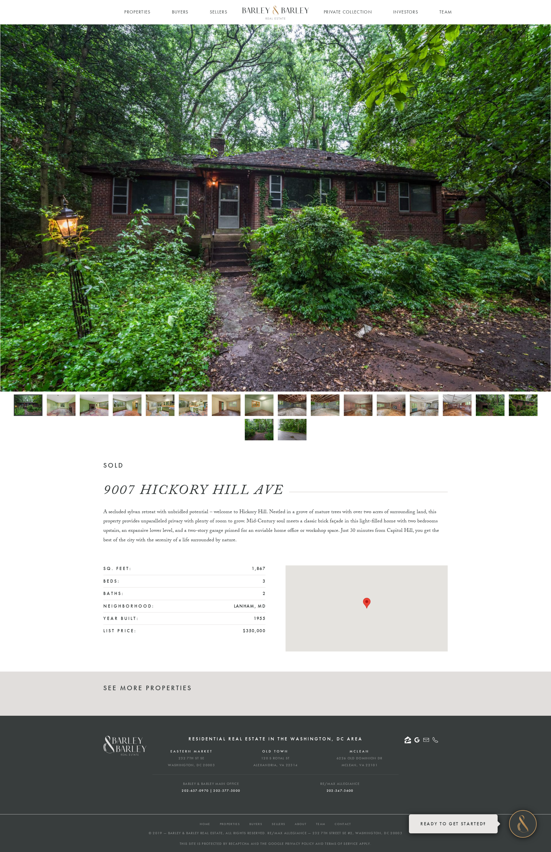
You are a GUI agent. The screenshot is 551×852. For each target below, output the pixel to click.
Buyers (255, 824)
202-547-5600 (340, 790)
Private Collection (348, 12)
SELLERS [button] (218, 12)
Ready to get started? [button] (453, 824)
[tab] (28, 405)
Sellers (278, 824)
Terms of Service (341, 843)
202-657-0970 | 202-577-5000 (211, 790)
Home (205, 824)
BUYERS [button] (180, 12)
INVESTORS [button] (405, 12)
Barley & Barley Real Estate (195, 833)
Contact (343, 824)
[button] (366, 603)
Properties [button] (137, 12)
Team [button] (445, 12)
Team (320, 824)
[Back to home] (275, 12)
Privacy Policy (299, 843)
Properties (230, 824)
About (300, 824)
